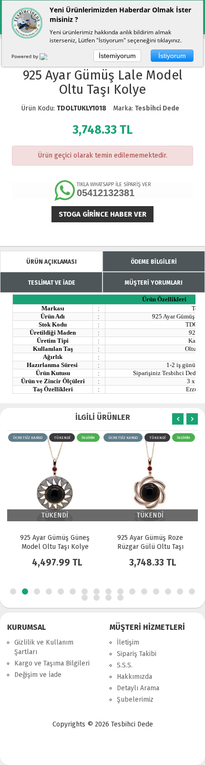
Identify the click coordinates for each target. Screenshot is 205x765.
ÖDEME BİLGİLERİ (154, 261)
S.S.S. (125, 665)
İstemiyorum (117, 56)
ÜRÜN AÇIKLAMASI (51, 261)
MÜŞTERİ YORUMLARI (154, 282)
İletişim (128, 642)
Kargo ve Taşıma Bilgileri (52, 663)
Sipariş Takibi (136, 654)
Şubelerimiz (135, 699)
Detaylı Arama (138, 688)
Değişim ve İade (38, 675)
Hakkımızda (134, 677)
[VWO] (49, 58)
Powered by (25, 56)
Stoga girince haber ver (102, 214)
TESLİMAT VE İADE (51, 282)
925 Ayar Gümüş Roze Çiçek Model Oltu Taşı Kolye (152, 547)
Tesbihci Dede (157, 108)
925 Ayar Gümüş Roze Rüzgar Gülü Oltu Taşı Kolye (57, 547)
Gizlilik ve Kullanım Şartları (43, 647)
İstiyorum (172, 56)
